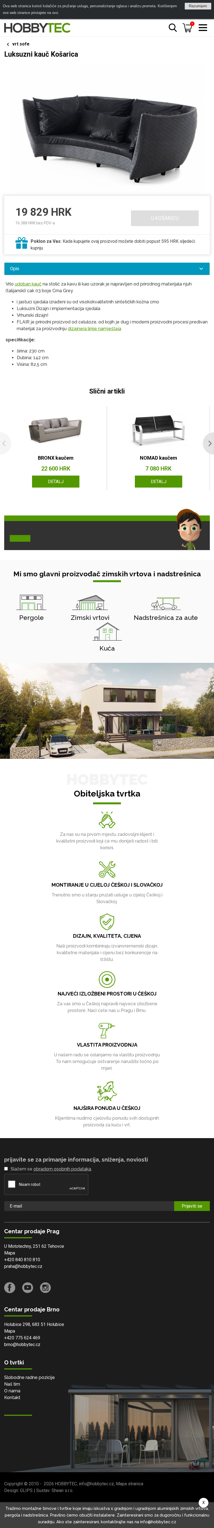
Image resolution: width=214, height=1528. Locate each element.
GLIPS (26, 1490)
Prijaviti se (192, 1206)
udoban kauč (28, 284)
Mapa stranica (129, 1483)
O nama (12, 1390)
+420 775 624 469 (22, 1337)
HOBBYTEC (66, 1483)
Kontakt (12, 1397)
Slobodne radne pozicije (29, 1377)
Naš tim (12, 1384)
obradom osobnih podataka (62, 1169)
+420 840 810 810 (22, 1259)
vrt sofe (21, 44)
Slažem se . (51, 1169)
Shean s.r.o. (62, 1490)
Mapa (9, 1253)
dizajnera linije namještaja (94, 328)
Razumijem (198, 6)
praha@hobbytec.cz (23, 1266)
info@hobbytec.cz (96, 1483)
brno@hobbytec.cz (22, 1344)
